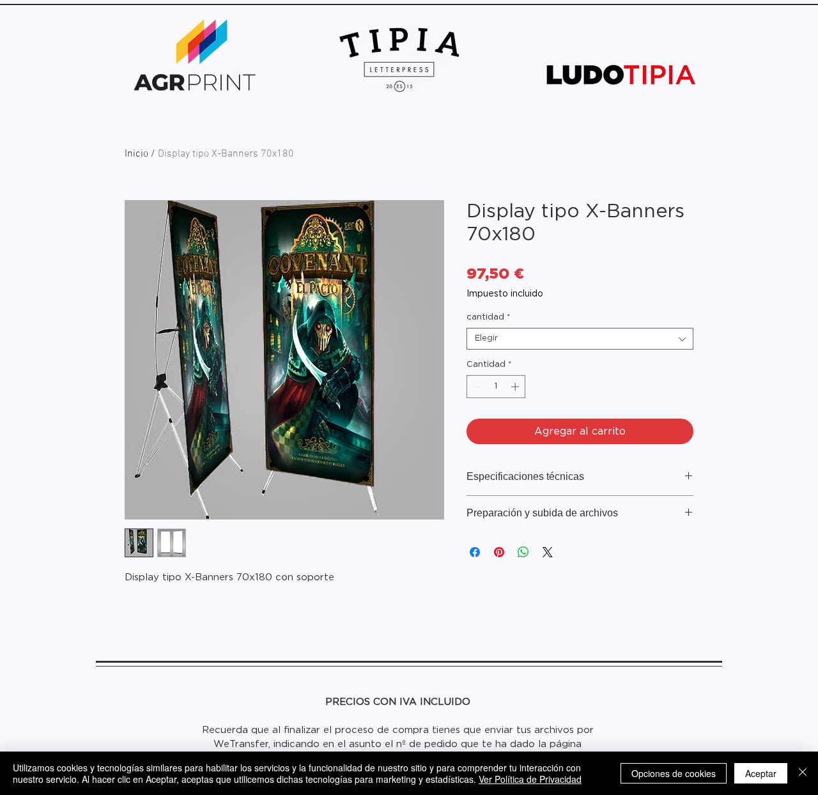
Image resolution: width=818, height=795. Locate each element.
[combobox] (580, 339)
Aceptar (760, 773)
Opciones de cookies (673, 773)
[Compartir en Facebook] (474, 552)
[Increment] (516, 387)
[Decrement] (476, 387)
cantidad (489, 317)
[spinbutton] (496, 387)
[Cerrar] (802, 773)
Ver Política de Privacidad (530, 779)
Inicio (136, 154)
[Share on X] (547, 552)
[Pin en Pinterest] (499, 552)
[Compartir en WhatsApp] (523, 552)
